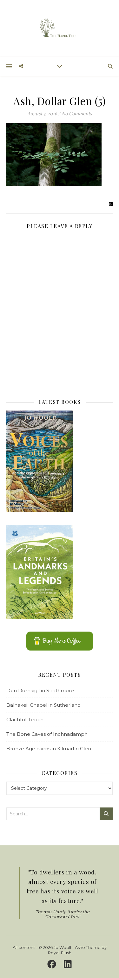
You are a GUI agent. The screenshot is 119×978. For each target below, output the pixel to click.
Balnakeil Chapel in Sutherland (43, 705)
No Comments (77, 113)
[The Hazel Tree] (59, 28)
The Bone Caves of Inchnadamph (47, 734)
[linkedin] (68, 964)
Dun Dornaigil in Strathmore (40, 690)
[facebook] (52, 964)
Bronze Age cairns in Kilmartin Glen (48, 749)
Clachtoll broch (24, 720)
